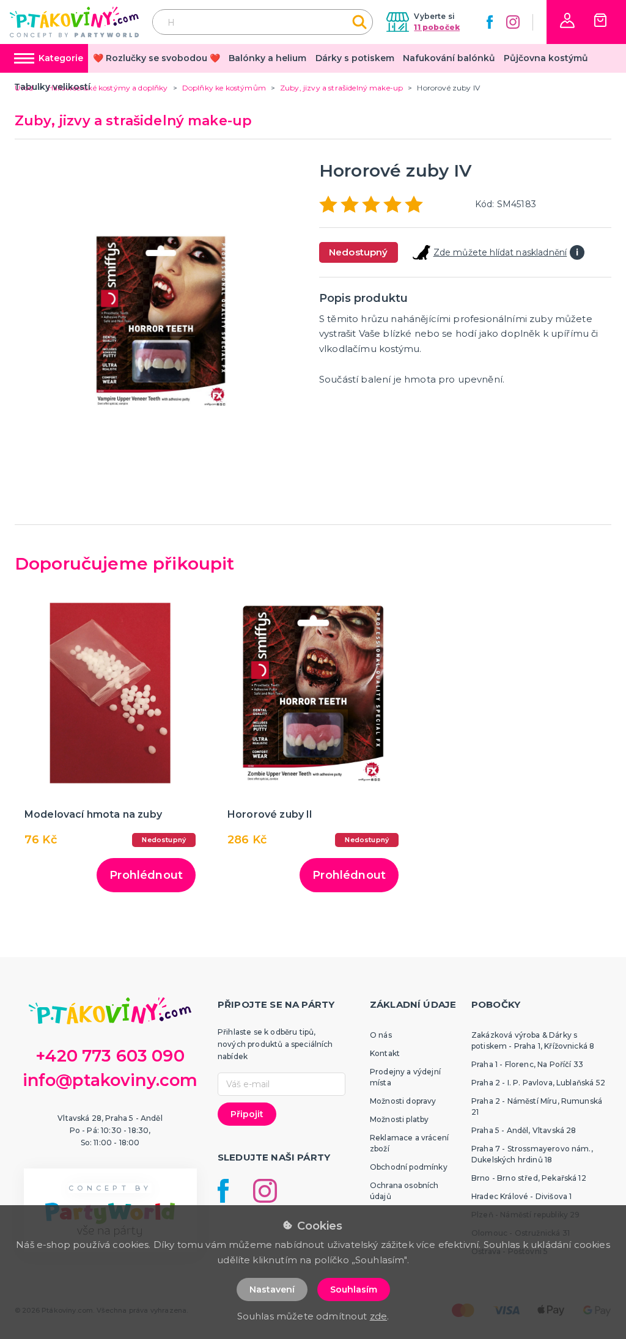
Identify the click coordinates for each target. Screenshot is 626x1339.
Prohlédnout (146, 875)
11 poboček (437, 27)
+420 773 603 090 (110, 1056)
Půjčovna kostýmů (546, 58)
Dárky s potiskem (354, 58)
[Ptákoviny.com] (74, 22)
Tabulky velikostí (52, 86)
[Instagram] (513, 22)
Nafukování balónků (449, 58)
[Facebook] (489, 22)
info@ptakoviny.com (110, 1080)
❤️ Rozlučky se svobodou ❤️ (156, 58)
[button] (567, 20)
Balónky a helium (267, 58)
